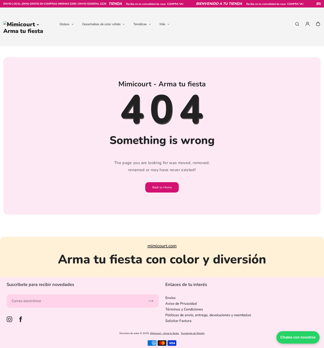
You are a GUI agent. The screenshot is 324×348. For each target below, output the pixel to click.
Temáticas (140, 24)
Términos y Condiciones (184, 309)
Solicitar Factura (178, 320)
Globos (64, 24)
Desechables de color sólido (101, 24)
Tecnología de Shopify (193, 333)
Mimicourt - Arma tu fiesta (164, 333)
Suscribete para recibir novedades (40, 284)
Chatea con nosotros (298, 337)
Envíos (170, 297)
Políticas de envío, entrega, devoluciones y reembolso (208, 315)
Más (162, 24)
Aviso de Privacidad (181, 303)
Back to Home (162, 187)
